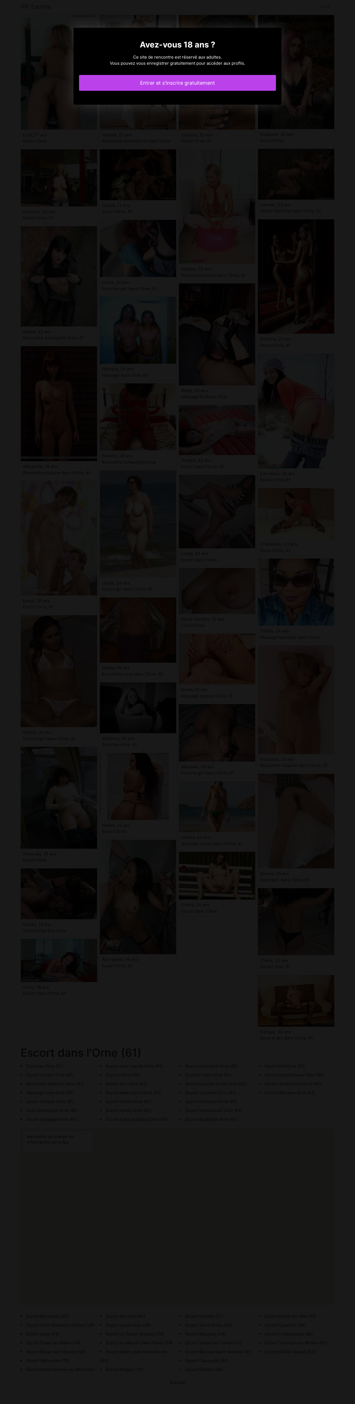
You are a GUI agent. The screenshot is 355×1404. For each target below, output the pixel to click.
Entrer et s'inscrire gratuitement (177, 83)
